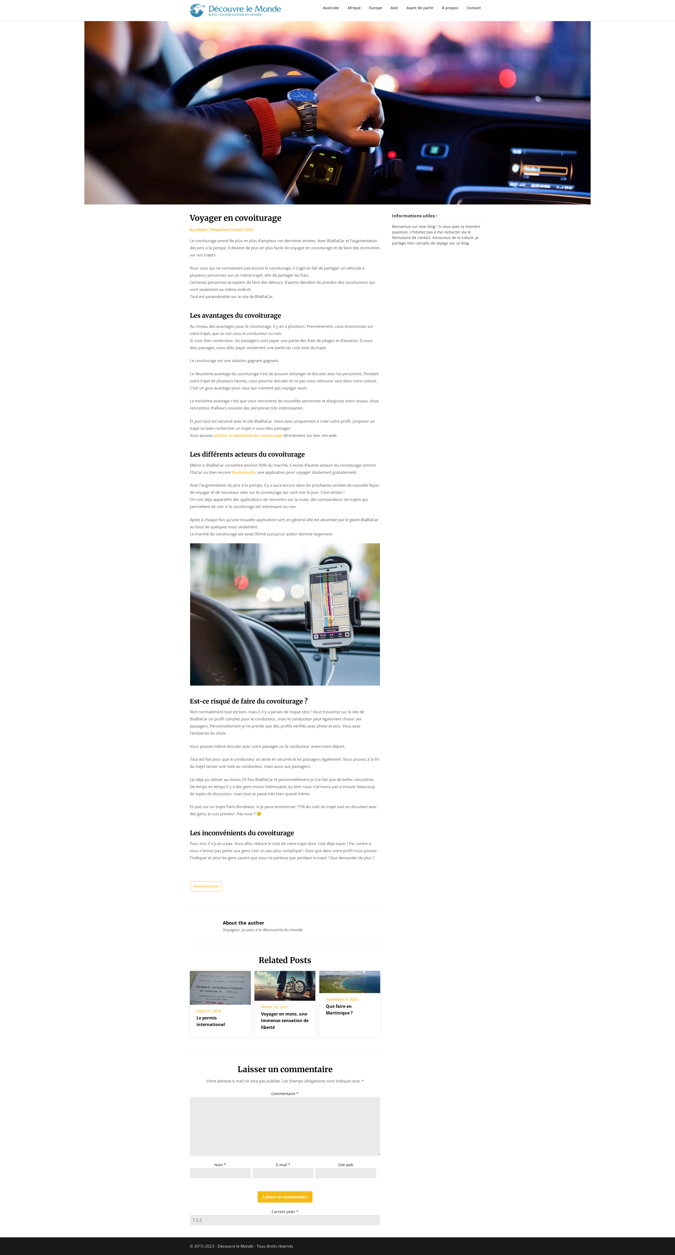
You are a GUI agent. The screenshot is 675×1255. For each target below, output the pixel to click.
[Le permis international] (220, 986)
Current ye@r (285, 1211)
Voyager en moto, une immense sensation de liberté (284, 1020)
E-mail (283, 1164)
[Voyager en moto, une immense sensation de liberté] (284, 984)
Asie (394, 7)
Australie (331, 7)
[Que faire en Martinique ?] (349, 980)
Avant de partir (419, 7)
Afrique (354, 7)
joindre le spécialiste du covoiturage (248, 435)
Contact (474, 7)
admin (201, 229)
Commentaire (284, 1093)
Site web (345, 1164)
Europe (375, 7)
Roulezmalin (243, 472)
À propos (450, 7)
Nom (220, 1164)
